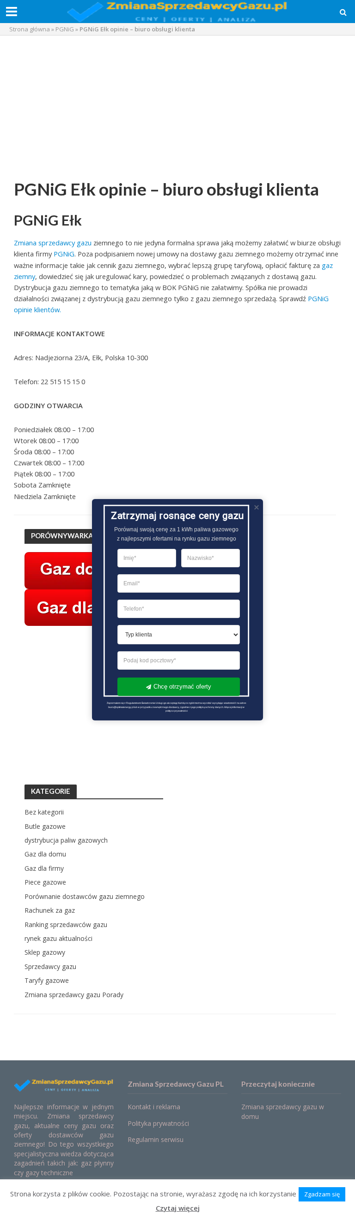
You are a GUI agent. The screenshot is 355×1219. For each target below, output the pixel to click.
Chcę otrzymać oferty (182, 686)
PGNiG (64, 29)
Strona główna (29, 29)
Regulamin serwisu (156, 1139)
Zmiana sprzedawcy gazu (53, 242)
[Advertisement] (177, 109)
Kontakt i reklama (154, 1106)
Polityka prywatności (158, 1123)
